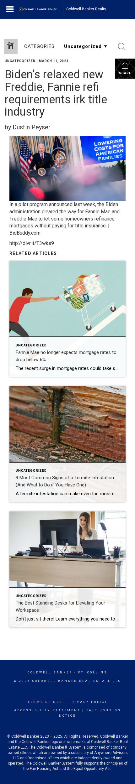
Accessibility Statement (47, 710)
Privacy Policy (88, 702)
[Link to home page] (41, 9)
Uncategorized (20, 61)
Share (125, 73)
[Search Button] (121, 46)
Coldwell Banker (50, 672)
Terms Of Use (45, 702)
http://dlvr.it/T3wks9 (31, 243)
